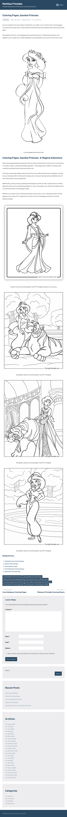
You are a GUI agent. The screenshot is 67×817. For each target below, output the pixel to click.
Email (7, 642)
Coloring (6, 20)
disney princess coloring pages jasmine (14, 579)
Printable (10, 801)
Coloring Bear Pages (11, 566)
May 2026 (10, 731)
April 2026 (10, 734)
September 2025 (12, 751)
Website (7, 648)
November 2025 (12, 746)
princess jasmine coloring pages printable (36, 584)
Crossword (10, 798)
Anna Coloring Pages (11, 693)
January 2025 (11, 770)
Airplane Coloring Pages (12, 696)
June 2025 (10, 758)
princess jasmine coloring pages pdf (13, 584)
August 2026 (11, 724)
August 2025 (11, 753)
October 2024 (11, 777)
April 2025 (10, 763)
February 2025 (11, 768)
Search (7, 670)
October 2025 (11, 748)
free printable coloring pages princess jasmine (38, 582)
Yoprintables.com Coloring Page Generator (18, 705)
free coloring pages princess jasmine (13, 582)
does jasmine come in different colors (37, 579)
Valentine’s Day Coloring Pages (14, 561)
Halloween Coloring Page (12, 571)
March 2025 (10, 765)
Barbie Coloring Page (11, 564)
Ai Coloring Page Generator (13, 699)
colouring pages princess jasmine (32, 576)
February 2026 (11, 738)
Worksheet (10, 803)
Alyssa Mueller (26, 20)
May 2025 (10, 760)
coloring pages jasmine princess (12, 576)
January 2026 (11, 741)
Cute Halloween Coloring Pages (14, 569)
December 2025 (12, 743)
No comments (37, 20)
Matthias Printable (12, 3)
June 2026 (10, 729)
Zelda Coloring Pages (11, 702)
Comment (8, 609)
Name (7, 636)
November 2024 (12, 775)
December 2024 (12, 772)
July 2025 (10, 755)
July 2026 (10, 726)
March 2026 (10, 736)
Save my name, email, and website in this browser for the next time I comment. (31, 653)
